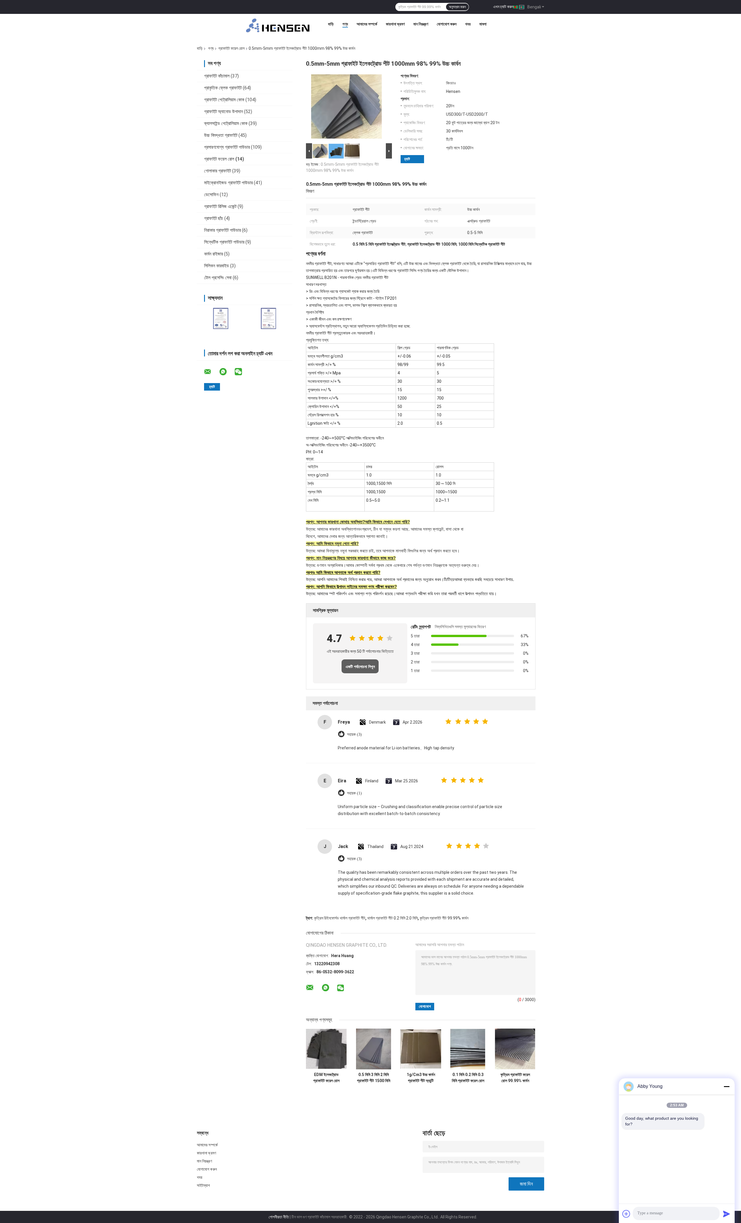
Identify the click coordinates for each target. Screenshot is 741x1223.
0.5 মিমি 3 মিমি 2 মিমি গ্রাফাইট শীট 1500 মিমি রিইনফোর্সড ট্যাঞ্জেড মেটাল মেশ (374, 1077)
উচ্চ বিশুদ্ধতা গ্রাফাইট (220, 135)
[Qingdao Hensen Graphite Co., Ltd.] (278, 25)
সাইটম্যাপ (203, 1185)
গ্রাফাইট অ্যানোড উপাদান (223, 111)
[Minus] (726, 1086)
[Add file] (626, 1213)
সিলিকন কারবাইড (216, 265)
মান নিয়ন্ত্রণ (420, 24)
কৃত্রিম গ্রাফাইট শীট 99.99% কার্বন (444, 918)
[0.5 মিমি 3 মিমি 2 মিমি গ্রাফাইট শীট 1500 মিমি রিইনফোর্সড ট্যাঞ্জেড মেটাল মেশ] (373, 1049)
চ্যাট (407, 159)
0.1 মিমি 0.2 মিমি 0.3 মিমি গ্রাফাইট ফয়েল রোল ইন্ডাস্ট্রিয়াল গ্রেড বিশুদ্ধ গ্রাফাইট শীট (468, 1077)
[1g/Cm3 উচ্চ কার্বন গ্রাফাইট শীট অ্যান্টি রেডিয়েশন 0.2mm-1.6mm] (420, 1049)
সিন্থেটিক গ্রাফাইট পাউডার (224, 242)
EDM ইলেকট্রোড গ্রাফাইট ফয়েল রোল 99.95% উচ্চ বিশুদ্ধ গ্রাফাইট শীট (326, 1077)
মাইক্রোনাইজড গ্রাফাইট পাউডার (228, 182)
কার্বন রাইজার (213, 254)
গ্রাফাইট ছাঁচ (213, 218)
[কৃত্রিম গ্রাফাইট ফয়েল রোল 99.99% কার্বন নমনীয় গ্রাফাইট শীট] (515, 1049)
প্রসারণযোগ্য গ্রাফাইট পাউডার (227, 147)
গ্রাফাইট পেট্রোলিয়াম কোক (224, 99)
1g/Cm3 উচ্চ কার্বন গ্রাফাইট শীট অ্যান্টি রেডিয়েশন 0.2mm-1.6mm (421, 1077)
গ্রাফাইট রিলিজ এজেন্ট (220, 206)
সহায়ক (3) (354, 734)
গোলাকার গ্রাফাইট (217, 171)
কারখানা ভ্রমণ (395, 24)
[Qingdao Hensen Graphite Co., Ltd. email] (211, 371)
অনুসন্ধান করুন (457, 7)
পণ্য (345, 24)
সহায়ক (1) (354, 793)
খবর (468, 24)
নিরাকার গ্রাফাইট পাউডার (222, 230)
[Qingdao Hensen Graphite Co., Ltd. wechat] (242, 371)
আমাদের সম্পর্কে (367, 24)
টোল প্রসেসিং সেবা (218, 277)
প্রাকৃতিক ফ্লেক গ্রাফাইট (223, 88)
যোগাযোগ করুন (446, 24)
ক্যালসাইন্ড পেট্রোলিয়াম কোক (225, 123)
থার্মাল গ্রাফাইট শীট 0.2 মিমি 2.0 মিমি (392, 918)
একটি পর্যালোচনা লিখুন (360, 666)
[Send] (726, 1213)
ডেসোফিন (211, 194)
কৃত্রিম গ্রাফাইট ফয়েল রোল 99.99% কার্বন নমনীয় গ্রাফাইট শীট (515, 1077)
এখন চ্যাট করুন (503, 6)
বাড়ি (331, 24)
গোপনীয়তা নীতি (279, 1217)
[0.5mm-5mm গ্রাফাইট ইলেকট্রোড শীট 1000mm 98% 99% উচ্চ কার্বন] (346, 107)
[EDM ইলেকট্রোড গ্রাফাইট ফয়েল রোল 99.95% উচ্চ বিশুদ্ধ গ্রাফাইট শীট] (326, 1049)
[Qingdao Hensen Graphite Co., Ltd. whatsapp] (226, 371)
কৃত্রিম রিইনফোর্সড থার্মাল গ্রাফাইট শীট (339, 918)
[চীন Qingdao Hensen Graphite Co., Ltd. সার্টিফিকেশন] (221, 318)
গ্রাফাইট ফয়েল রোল (231, 48)
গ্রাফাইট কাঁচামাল (217, 76)
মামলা (483, 24)
